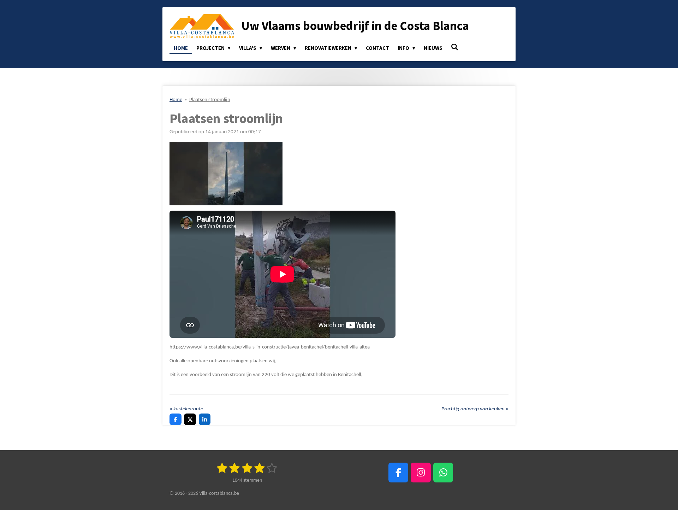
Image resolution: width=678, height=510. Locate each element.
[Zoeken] (455, 47)
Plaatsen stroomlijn (209, 99)
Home (176, 99)
